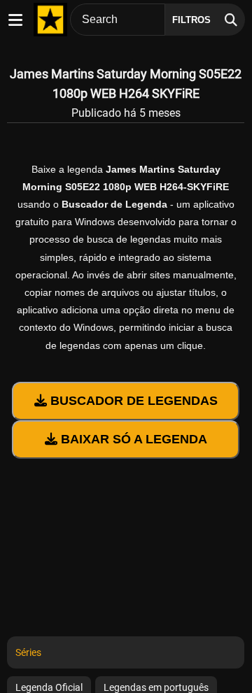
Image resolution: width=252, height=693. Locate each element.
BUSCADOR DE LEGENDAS (132, 401)
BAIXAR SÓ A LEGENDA (132, 439)
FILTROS (191, 20)
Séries (28, 652)
